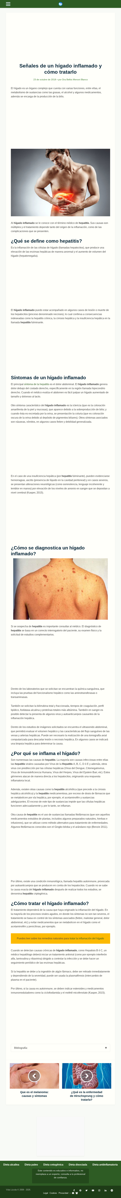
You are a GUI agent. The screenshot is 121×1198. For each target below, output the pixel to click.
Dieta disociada (78, 1164)
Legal (45, 1193)
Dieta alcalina (11, 1164)
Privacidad (63, 1193)
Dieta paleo (31, 1164)
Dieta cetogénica (53, 1164)
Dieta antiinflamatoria (105, 1164)
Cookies (53, 1193)
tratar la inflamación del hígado (87, 938)
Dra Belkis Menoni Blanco (75, 79)
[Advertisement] (60, 36)
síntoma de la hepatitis (36, 384)
